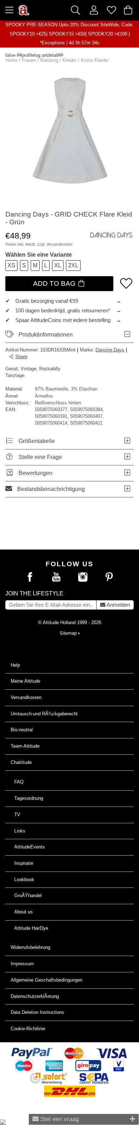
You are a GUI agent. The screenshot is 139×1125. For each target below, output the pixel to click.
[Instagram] (82, 577)
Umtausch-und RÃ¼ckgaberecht (44, 713)
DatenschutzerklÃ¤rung (35, 996)
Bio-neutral (22, 729)
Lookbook (24, 879)
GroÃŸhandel (28, 895)
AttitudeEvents (29, 847)
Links (19, 831)
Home (11, 60)
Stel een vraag (58, 1119)
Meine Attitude (25, 681)
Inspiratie (23, 863)
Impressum (22, 963)
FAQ (19, 782)
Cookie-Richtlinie (28, 1028)
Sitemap (68, 633)
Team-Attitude (25, 746)
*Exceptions (52, 42)
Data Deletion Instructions (37, 1012)
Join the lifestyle (34, 593)
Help (15, 665)
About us (23, 911)
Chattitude (21, 762)
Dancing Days (110, 350)
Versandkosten (59, 244)
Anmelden (117, 605)
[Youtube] (56, 577)
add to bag (55, 283)
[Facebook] (29, 577)
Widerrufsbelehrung (30, 947)
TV (17, 814)
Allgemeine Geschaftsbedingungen (46, 980)
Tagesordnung (28, 798)
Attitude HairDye (31, 928)
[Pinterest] (109, 577)
